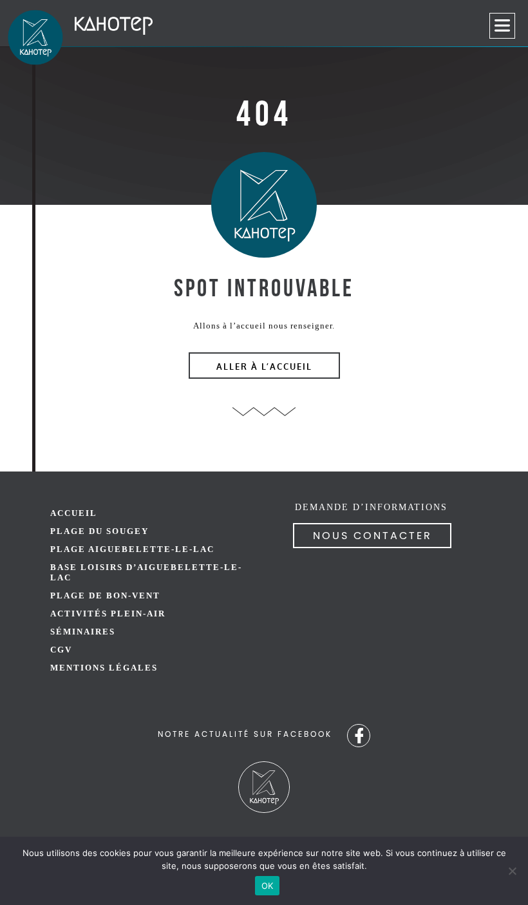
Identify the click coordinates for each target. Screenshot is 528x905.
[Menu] (502, 26)
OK (267, 886)
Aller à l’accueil (264, 366)
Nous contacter (372, 536)
